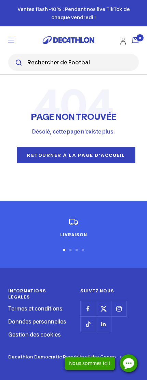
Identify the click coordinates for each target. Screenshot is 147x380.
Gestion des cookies (34, 334)
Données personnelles (37, 321)
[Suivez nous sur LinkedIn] (103, 324)
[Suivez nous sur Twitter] (103, 308)
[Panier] (135, 40)
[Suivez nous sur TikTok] (88, 324)
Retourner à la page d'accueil (76, 155)
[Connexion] (122, 40)
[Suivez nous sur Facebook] (88, 308)
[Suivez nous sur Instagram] (118, 308)
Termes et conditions (35, 308)
